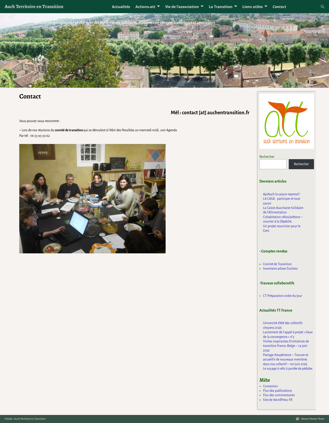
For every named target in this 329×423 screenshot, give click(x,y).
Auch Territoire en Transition (34, 6)
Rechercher (266, 156)
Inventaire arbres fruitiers (280, 268)
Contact (279, 6)
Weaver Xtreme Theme (312, 418)
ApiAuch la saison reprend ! (281, 194)
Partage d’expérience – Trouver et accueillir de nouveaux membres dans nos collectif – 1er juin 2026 (285, 359)
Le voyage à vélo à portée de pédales (287, 368)
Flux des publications (277, 390)
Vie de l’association (182, 6)
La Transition (221, 6)
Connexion (270, 386)
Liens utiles (252, 6)
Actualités (121, 6)
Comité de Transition (277, 264)
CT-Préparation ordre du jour (282, 296)
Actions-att (145, 6)
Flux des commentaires (279, 395)
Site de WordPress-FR (278, 400)
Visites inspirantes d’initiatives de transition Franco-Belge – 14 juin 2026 (286, 346)
